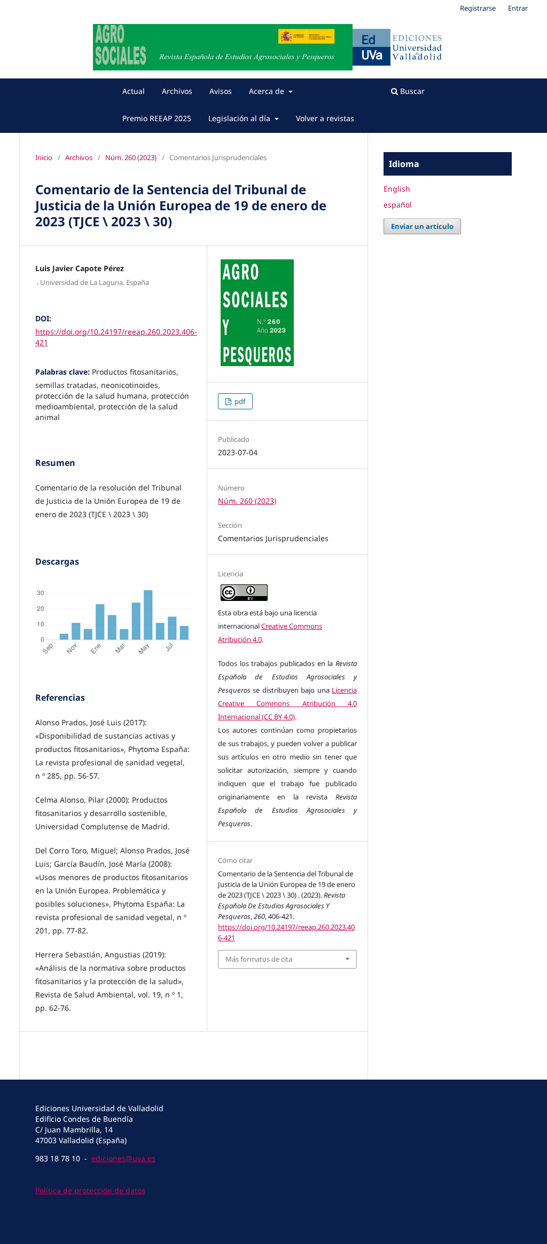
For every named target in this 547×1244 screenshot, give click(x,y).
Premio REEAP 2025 (156, 118)
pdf (239, 401)
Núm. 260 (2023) (131, 157)
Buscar (411, 91)
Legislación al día (240, 118)
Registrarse (478, 8)
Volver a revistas (325, 118)
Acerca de (267, 91)
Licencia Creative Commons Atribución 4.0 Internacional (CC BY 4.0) (287, 703)
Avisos (220, 91)
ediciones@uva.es (123, 1158)
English (397, 189)
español (398, 205)
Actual (133, 91)
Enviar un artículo (422, 226)
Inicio (43, 157)
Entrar (518, 8)
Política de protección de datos (90, 1190)
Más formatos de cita (258, 959)
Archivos (177, 91)
